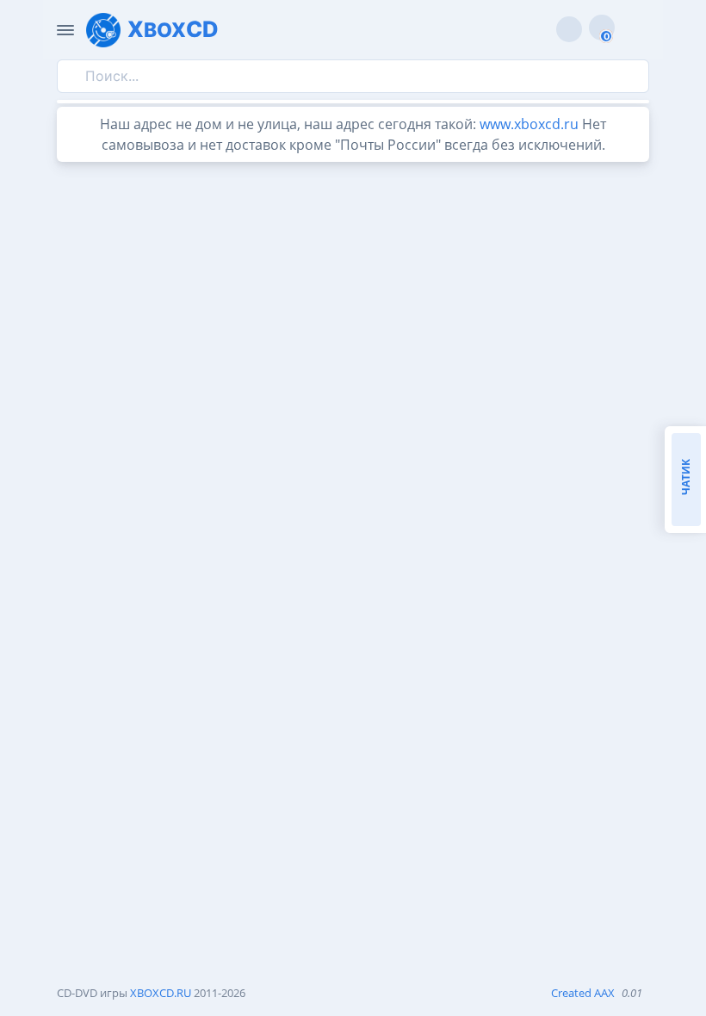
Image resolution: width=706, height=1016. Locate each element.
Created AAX (583, 993)
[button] (632, 30)
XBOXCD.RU (160, 993)
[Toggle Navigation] (65, 30)
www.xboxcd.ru (529, 124)
